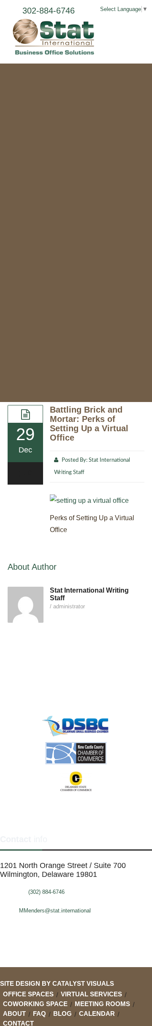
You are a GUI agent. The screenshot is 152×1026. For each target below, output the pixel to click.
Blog (62, 1013)
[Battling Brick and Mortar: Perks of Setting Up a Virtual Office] (25, 414)
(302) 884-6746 (46, 892)
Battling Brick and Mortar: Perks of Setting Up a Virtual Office (89, 423)
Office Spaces (28, 994)
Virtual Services (91, 994)
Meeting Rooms (102, 1003)
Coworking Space (35, 1003)
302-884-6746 (48, 10)
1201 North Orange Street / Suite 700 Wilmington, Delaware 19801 (63, 870)
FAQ (39, 1013)
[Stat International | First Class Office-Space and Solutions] (55, 37)
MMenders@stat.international (55, 910)
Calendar (97, 1013)
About (14, 1013)
